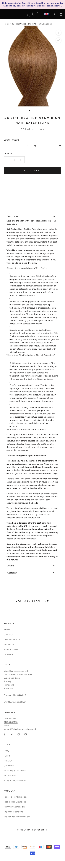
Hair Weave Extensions (14, 806)
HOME (7, 629)
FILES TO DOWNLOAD (15, 780)
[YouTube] (25, 734)
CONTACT (8, 634)
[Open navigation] (4, 14)
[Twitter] (12, 734)
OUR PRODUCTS (12, 639)
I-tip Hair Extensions (13, 811)
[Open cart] (61, 14)
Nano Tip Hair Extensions (16, 796)
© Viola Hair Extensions (32, 830)
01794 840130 (11, 722)
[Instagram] (19, 734)
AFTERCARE (10, 775)
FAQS (6, 750)
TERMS (7, 755)
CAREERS (8, 654)
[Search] (55, 14)
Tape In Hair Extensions (15, 801)
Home (6, 23)
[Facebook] (5, 734)
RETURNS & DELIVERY (15, 770)
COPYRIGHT (10, 765)
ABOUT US (9, 644)
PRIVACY (8, 760)
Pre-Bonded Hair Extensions (17, 816)
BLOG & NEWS (11, 649)
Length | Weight (11, 139)
